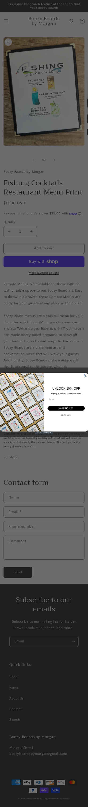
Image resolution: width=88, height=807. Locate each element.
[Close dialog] (85, 375)
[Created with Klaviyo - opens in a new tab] (44, 432)
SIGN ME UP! (66, 408)
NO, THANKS (66, 415)
